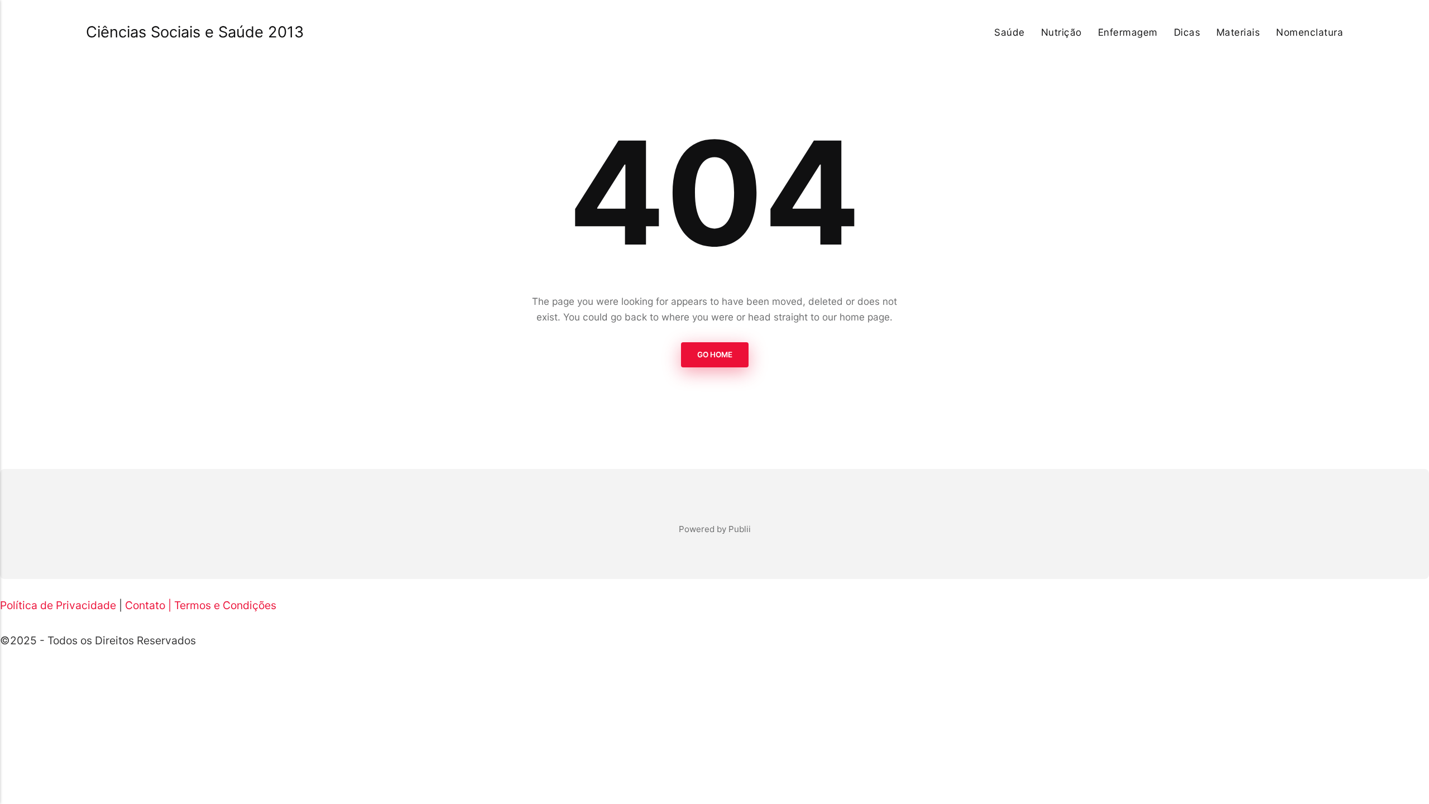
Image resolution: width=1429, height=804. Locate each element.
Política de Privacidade (58, 605)
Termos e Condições (225, 605)
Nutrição (1061, 32)
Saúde (1009, 32)
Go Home (714, 354)
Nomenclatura (1309, 32)
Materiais (1238, 32)
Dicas (1187, 32)
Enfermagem (1128, 32)
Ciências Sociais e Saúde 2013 (195, 32)
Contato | (148, 605)
